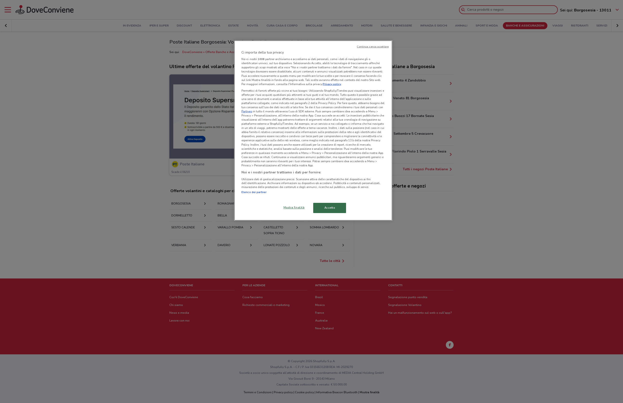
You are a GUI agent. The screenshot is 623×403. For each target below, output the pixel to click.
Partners (246, 111)
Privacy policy (332, 84)
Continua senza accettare (373, 46)
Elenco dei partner (253, 192)
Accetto (329, 208)
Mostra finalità (294, 207)
